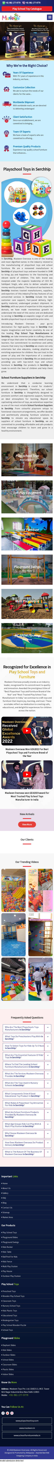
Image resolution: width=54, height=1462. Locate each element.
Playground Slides (10, 1237)
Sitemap (6, 1212)
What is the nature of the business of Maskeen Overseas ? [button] (23, 1153)
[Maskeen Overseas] (10, 17)
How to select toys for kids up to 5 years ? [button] (24, 1047)
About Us (6, 1188)
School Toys (7, 1330)
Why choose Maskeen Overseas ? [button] (21, 1134)
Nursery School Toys (11, 1305)
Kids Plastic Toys (9, 1310)
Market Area (7, 1217)
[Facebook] (3, 1413)
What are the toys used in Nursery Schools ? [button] (21, 1084)
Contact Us (7, 1207)
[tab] (27, 1028)
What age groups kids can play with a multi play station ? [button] (23, 1125)
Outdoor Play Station (11, 1276)
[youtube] (7, 1413)
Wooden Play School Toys (13, 1296)
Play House (7, 1271)
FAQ (4, 1198)
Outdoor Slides (8, 1355)
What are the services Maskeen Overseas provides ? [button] (24, 1074)
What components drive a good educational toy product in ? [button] (22, 1094)
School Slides (8, 1359)
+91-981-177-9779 (12, 2)
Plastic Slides (8, 1369)
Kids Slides (7, 1350)
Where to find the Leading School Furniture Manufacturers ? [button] (22, 1065)
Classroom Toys (9, 1301)
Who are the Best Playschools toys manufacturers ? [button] (22, 1028)
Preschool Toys (9, 1291)
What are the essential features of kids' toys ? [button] (24, 1056)
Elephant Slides (9, 1345)
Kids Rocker (7, 1247)
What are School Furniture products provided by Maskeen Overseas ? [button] (22, 1114)
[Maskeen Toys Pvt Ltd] (27, 731)
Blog (4, 1202)
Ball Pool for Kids (9, 1256)
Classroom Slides (9, 1364)
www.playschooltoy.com (27, 1420)
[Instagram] (13, 890)
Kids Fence (7, 1261)
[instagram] (12, 1413)
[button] (4, 38)
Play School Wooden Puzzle (14, 1325)
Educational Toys (9, 1315)
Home (5, 1183)
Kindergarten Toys (10, 1320)
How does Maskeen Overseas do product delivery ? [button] (24, 1143)
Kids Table (6, 1252)
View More (27, 824)
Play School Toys (9, 1232)
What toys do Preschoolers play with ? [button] (24, 1037)
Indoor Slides (8, 1374)
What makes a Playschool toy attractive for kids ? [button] (24, 1104)
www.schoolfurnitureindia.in (27, 1435)
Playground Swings (10, 1242)
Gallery (5, 1193)
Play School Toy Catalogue (27, 8)
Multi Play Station (10, 1266)
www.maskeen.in (27, 1428)
